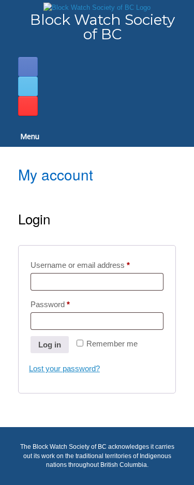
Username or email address (95, 264)
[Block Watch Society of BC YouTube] (28, 106)
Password (65, 304)
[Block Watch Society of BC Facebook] (28, 67)
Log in (49, 344)
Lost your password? (64, 368)
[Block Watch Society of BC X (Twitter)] (28, 86)
